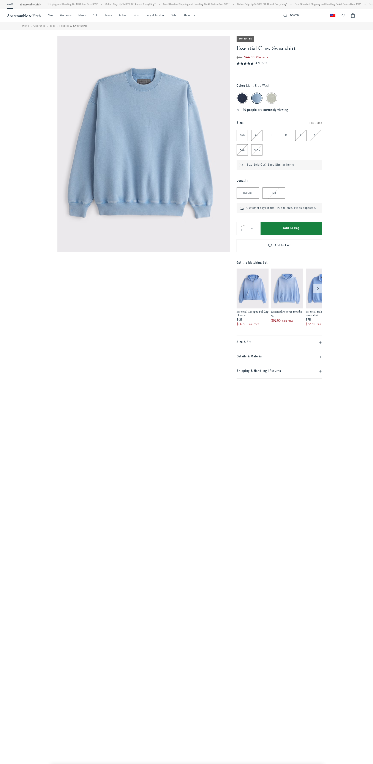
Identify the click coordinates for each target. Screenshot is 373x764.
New (50, 15)
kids (136, 15)
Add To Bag (291, 228)
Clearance (39, 26)
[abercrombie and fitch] (24, 15)
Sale (174, 15)
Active (122, 15)
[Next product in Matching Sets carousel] (317, 288)
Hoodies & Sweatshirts (73, 26)
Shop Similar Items (280, 165)
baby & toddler (155, 15)
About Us (189, 15)
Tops (52, 26)
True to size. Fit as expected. (296, 208)
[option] (253, 298)
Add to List (283, 245)
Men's (82, 15)
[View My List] (342, 15)
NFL (95, 15)
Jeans (108, 15)
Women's (65, 15)
